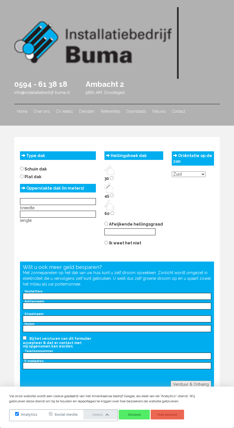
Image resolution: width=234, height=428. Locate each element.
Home (22, 111)
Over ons (42, 111)
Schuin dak (35, 169)
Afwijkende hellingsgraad (135, 224)
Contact (178, 111)
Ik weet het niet (124, 243)
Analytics (28, 415)
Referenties (110, 111)
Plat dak (32, 176)
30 (107, 178)
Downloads (136, 111)
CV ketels (64, 111)
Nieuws (159, 111)
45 (107, 196)
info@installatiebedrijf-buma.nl (42, 92)
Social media (66, 415)
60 (107, 213)
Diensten (86, 111)
